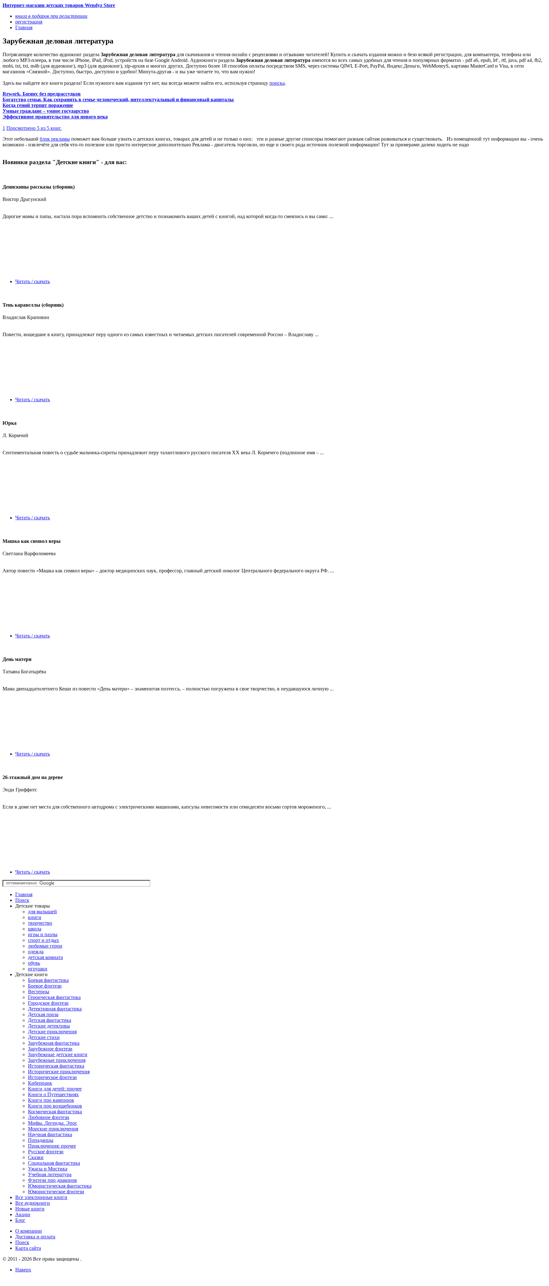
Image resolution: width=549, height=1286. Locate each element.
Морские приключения (53, 1128)
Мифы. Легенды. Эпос (52, 1123)
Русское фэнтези (46, 1151)
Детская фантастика (49, 1020)
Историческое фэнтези (52, 1077)
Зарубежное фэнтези (50, 1048)
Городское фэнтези (48, 1003)
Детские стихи (44, 1037)
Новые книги (29, 1208)
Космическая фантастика (55, 1111)
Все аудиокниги (32, 1203)
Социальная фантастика (54, 1163)
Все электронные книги (41, 1197)
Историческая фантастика (56, 1066)
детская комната (45, 957)
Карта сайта (28, 1248)
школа (34, 928)
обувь (34, 963)
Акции (22, 1214)
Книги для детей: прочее (55, 1088)
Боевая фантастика (48, 980)
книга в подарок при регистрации (51, 16)
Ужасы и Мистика (47, 1168)
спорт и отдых (43, 940)
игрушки (37, 968)
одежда (36, 951)
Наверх (23, 1269)
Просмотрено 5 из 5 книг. (34, 128)
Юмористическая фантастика (60, 1186)
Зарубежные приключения (56, 1060)
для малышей (42, 911)
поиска (277, 83)
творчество (40, 923)
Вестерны (38, 991)
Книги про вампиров (51, 1100)
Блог (20, 1220)
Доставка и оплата (35, 1236)
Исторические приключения (59, 1071)
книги (34, 917)
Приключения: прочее (52, 1146)
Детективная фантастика (55, 1008)
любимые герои (45, 946)
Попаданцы (40, 1140)
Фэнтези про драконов (52, 1180)
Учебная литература (49, 1174)
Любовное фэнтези (48, 1117)
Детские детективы (49, 1026)
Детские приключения (52, 1031)
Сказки (36, 1157)
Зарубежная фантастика (53, 1043)
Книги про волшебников (55, 1106)
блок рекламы (55, 139)
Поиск (22, 900)
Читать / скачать (32, 281)
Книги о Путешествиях (53, 1094)
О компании (28, 1231)
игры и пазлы (43, 934)
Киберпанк (40, 1083)
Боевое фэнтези (45, 986)
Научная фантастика (50, 1134)
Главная (23, 894)
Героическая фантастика (54, 997)
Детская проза (43, 1014)
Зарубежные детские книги (57, 1054)
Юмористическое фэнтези (56, 1191)
